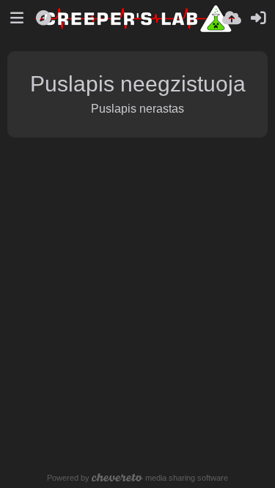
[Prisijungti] (258, 18)
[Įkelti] (231, 18)
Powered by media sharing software (138, 477)
